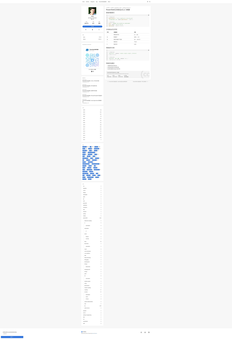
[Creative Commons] (124, 76)
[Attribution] (126, 76)
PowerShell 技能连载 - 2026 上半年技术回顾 (90, 80)
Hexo (93, 333)
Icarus (96, 333)
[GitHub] (148, 1)
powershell (116, 7)
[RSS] (99, 30)
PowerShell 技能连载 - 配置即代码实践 (89, 90)
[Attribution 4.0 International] (145, 332)
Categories (92, 1)
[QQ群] (92, 30)
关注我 (92, 26)
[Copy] (149, 15)
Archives (87, 1)
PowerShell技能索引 (103, 1)
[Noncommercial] (127, 76)
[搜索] (150, 1)
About (109, 1)
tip (88, 91)
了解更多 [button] (5, 333)
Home (83, 1)
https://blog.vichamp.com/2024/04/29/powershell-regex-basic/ (118, 73)
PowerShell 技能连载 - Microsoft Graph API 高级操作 (92, 95)
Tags (97, 1)
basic (121, 7)
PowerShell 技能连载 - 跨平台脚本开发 (89, 85)
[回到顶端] (154, 336)
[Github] (85, 30)
